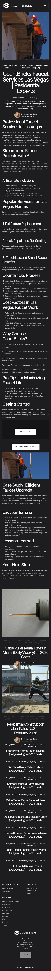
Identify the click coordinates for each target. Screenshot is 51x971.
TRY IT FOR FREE (25, 431)
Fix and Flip (6, 907)
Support (25, 948)
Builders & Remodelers (10, 901)
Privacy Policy (31, 888)
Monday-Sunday (8, 888)
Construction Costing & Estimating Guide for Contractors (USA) (31, 66)
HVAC (4, 919)
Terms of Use (31, 890)
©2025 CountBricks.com (25, 967)
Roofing (5, 916)
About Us (25, 938)
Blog (25, 940)
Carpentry (5, 925)
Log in (25, 954)
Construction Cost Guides (25, 946)
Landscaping (7, 910)
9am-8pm (6, 891)
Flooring (5, 922)
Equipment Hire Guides (25, 944)
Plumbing (5, 913)
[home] (17, 5)
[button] (45, 5)
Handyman (6, 904)
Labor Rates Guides (25, 942)
